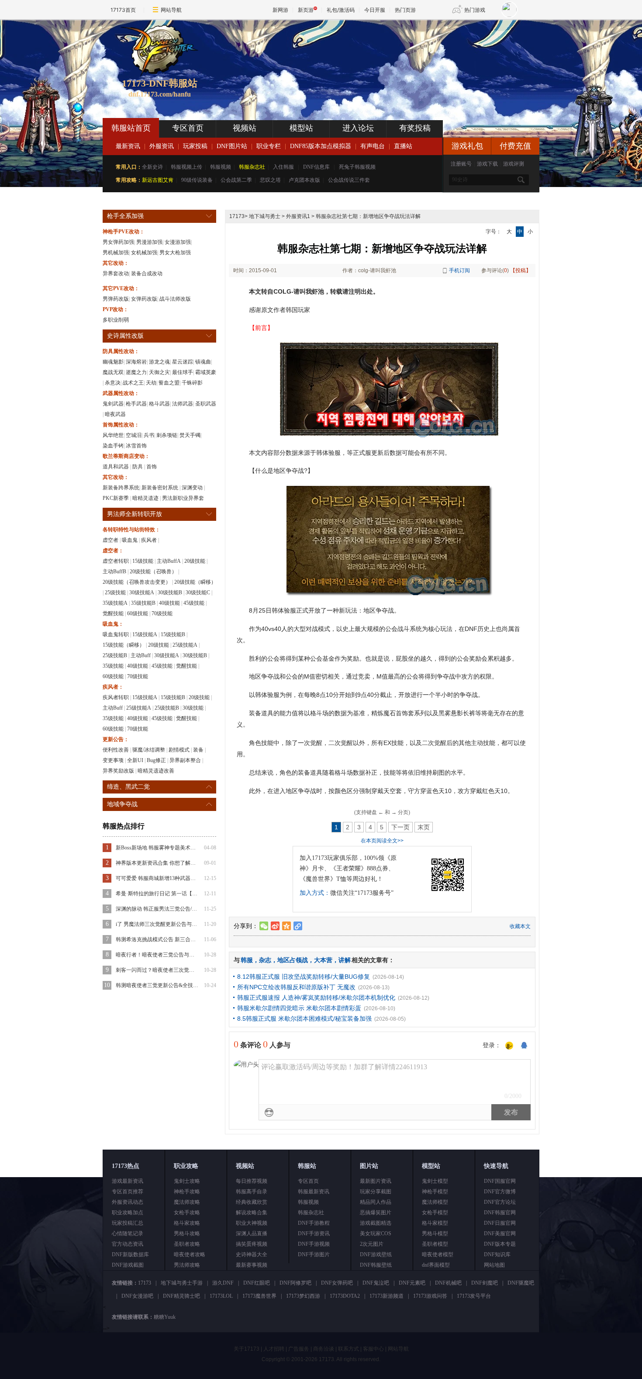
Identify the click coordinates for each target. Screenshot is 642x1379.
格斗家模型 (435, 1223)
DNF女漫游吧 (137, 1296)
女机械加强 (144, 252)
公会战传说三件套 (349, 180)
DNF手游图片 (314, 1254)
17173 (237, 216)
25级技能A (185, 645)
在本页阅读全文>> (382, 841)
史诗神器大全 (251, 1254)
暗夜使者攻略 (189, 1254)
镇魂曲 (203, 362)
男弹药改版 (116, 299)
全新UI (135, 760)
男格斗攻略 (187, 1233)
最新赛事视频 (251, 1265)
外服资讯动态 (127, 1202)
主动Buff (141, 655)
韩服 (247, 959)
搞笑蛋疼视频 (251, 1244)
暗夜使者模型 (437, 1254)
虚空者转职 (116, 561)
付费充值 (515, 146)
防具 (137, 467)
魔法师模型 (435, 1202)
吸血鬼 (130, 540)
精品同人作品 (375, 1202)
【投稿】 (520, 270)
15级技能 (142, 561)
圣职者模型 (435, 1244)
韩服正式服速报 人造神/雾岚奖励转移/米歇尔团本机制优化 (316, 997)
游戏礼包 (467, 146)
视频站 (244, 128)
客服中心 (373, 1349)
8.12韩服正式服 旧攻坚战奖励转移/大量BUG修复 (303, 976)
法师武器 (182, 404)
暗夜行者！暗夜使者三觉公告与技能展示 (157, 955)
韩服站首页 (131, 128)
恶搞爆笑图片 (375, 1212)
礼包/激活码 (341, 10)
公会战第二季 (236, 180)
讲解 (344, 959)
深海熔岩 (136, 362)
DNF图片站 (232, 146)
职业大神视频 (251, 1223)
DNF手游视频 (314, 1244)
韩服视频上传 (186, 167)
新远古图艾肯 (157, 180)
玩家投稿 (195, 146)
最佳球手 (182, 372)
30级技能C (198, 592)
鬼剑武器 (113, 404)
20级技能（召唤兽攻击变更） (137, 582)
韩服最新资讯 (313, 1191)
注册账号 (461, 164)
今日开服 (374, 10)
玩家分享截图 (375, 1191)
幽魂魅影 (113, 362)
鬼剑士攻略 (187, 1181)
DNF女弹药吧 (337, 1283)
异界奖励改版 (118, 771)
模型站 (301, 128)
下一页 (400, 827)
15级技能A (144, 634)
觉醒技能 (113, 613)
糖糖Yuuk (165, 1317)
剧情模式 (179, 750)
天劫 (151, 383)
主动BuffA (169, 561)
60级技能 (137, 613)
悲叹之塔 (270, 180)
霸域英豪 (205, 372)
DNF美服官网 (500, 1233)
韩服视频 (220, 167)
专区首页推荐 (127, 1191)
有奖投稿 (415, 128)
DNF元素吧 (412, 1283)
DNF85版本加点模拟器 (320, 146)
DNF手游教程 (314, 1223)
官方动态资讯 (127, 1244)
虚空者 (110, 540)
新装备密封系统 (160, 488)
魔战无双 (113, 372)
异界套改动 (116, 273)
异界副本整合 (185, 760)
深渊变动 (192, 488)
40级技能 (169, 603)
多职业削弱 (116, 320)
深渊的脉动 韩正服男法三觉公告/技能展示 (157, 909)
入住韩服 (283, 167)
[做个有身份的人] (509, 1046)
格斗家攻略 (187, 1223)
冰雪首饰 (136, 446)
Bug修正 (156, 760)
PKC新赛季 (116, 498)
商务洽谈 (323, 1349)
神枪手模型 (435, 1191)
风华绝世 (113, 435)
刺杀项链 (166, 435)
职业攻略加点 (127, 1212)
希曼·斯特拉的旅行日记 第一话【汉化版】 (157, 893)
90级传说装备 (197, 180)
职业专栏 (268, 146)
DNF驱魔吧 (520, 1283)
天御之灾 (159, 372)
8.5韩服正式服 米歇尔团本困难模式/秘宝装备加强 (304, 1018)
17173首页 (123, 10)
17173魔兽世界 (259, 1296)
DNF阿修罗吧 (295, 1283)
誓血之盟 (169, 383)
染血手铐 (113, 446)
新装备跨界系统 (121, 488)
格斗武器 (159, 404)
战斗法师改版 (175, 299)
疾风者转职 (116, 697)
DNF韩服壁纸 (376, 1265)
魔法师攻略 (187, 1202)
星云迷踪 (182, 362)
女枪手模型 (435, 1212)
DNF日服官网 (500, 1223)
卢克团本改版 (304, 180)
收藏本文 (520, 926)
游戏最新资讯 (127, 1181)
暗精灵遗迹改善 (156, 771)
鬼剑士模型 (435, 1181)
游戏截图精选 (375, 1223)
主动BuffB (114, 571)
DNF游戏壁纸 (376, 1254)
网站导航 (171, 10)
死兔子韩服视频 (357, 167)
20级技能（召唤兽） (153, 571)
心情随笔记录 (127, 1233)
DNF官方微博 (500, 1191)
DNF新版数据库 (130, 1254)
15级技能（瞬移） (124, 645)
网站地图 (494, 1265)
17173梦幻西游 (303, 1296)
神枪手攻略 (187, 1191)
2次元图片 (371, 1244)
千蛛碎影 (192, 383)
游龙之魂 (159, 362)
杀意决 (113, 383)
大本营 (323, 959)
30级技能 (193, 708)
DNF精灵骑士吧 (181, 1296)
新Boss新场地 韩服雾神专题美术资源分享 (157, 848)
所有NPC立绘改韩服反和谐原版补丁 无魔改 (296, 987)
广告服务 (298, 1349)
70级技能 (162, 613)
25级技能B (115, 655)
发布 (511, 1112)
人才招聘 (273, 1349)
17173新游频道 (386, 1296)
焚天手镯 (189, 435)
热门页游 (405, 10)
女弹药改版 (144, 299)
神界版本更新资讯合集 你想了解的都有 (157, 863)
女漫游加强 (178, 242)
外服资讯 (161, 146)
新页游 (306, 10)
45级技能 (193, 603)
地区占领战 (292, 959)
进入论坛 (358, 128)
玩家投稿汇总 (127, 1223)
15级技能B (173, 634)
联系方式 (348, 1349)
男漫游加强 (149, 242)
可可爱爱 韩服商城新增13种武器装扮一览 (157, 878)
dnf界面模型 (436, 1265)
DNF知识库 (497, 1254)
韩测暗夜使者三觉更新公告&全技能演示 (157, 985)
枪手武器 (136, 404)
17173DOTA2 (345, 1296)
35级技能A (115, 603)
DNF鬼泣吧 (375, 1283)
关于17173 (246, 1349)
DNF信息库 (316, 167)
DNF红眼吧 (256, 1283)
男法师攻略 (187, 1265)
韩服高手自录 (251, 1191)
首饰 (151, 467)
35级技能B (143, 603)
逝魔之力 (136, 372)
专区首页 (188, 128)
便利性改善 (116, 750)
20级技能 (194, 561)
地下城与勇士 (264, 216)
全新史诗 (152, 167)
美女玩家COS (375, 1233)
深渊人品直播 (251, 1233)
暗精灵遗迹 (145, 498)
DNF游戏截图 (128, 1265)
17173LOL (221, 1296)
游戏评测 (513, 164)
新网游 (280, 10)
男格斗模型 (435, 1233)
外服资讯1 (298, 216)
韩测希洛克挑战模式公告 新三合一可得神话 (157, 939)
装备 (198, 750)
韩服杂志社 (252, 167)
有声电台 (372, 146)
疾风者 (149, 540)
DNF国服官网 (500, 1181)
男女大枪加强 (175, 252)
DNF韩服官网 (500, 1212)
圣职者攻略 (187, 1244)
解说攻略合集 (251, 1212)
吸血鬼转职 (116, 634)
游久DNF (223, 1283)
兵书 (149, 435)
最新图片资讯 (375, 1181)
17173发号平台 (474, 1296)
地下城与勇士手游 (182, 1283)
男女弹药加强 (118, 242)
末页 (424, 827)
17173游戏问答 (430, 1296)
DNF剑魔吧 (484, 1283)
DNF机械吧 (448, 1283)
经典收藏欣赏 (251, 1202)
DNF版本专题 (500, 1244)
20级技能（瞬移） (195, 582)
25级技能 (115, 592)
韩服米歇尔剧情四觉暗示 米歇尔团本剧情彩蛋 (299, 1008)
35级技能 (113, 666)
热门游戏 (474, 10)
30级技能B (170, 592)
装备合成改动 (146, 273)
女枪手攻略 (187, 1212)
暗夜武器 (115, 414)
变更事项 (113, 760)
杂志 (265, 959)
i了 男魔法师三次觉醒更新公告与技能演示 (157, 924)
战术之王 (133, 383)
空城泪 (134, 435)
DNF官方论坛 (500, 1202)
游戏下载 (487, 164)
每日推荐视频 (251, 1181)
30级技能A (141, 592)
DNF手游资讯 (314, 1233)
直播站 (403, 146)
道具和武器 (116, 467)
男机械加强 (116, 252)
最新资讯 (128, 146)
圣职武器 (205, 404)
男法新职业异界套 (183, 498)
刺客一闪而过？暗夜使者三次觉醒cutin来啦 (157, 970)
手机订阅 (459, 270)
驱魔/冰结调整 (148, 750)
